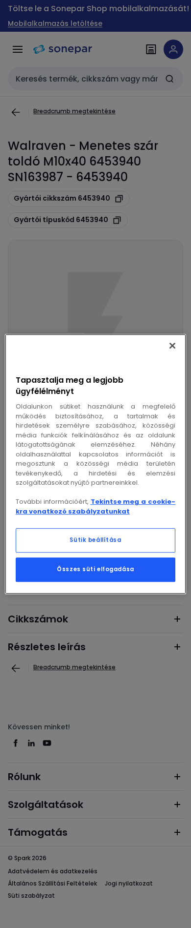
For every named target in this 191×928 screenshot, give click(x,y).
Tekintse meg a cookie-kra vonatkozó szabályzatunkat (96, 506)
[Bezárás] (172, 345)
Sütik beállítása (95, 540)
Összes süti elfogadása (95, 569)
